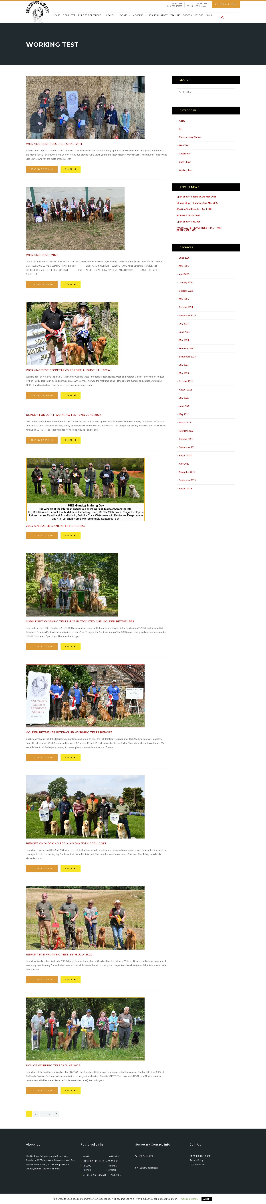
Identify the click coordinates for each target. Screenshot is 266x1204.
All (180, 129)
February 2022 (186, 431)
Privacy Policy (196, 1160)
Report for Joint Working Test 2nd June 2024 (63, 414)
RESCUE (198, 15)
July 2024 (184, 323)
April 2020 (184, 463)
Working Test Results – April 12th (54, 143)
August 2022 (185, 389)
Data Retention (197, 1164)
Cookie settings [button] (189, 1199)
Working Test (185, 170)
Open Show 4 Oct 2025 (188, 221)
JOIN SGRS (113, 1156)
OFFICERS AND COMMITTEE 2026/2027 (102, 1175)
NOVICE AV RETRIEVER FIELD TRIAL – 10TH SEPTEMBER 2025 (199, 229)
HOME (86, 1156)
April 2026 (184, 274)
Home (56, 15)
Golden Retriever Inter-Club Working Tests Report (69, 732)
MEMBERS (138, 15)
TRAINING (175, 15)
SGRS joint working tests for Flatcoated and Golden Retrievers (80, 621)
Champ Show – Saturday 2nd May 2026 (197, 203)
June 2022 (184, 406)
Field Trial (183, 145)
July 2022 (184, 397)
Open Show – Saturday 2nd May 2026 (196, 196)
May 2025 (184, 299)
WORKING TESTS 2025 (42, 255)
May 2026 (184, 266)
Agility (182, 120)
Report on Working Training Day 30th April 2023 (66, 843)
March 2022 (185, 422)
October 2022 (186, 381)
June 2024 (184, 332)
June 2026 (184, 257)
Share (69, 169)
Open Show (185, 162)
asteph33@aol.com (198, 6)
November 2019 (187, 472)
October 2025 (186, 290)
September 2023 (187, 356)
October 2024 (186, 307)
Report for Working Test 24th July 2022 (59, 954)
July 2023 (184, 364)
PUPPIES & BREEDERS (89, 15)
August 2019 (185, 488)
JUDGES (187, 15)
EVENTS (123, 15)
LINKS (209, 15)
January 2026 (186, 282)
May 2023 (184, 373)
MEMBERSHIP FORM (226, 4)
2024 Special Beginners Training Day (55, 525)
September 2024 (187, 315)
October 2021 (186, 439)
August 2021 (185, 455)
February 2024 (186, 348)
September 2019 (187, 480)
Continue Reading (42, 169)
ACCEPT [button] (206, 1199)
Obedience (184, 153)
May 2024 (184, 340)
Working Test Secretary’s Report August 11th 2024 (68, 370)
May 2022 (184, 414)
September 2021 (187, 447)
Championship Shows (190, 137)
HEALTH (110, 15)
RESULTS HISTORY (158, 15)
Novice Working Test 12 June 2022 (53, 1065)
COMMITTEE (69, 15)
